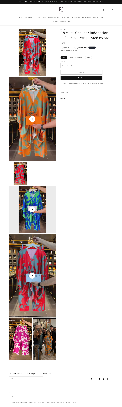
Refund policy (32, 402)
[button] (29, 18)
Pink (65, 58)
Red (72, 58)
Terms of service (51, 402)
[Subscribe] (41, 379)
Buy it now (81, 78)
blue (89, 58)
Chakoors (14, 402)
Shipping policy (60, 402)
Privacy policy (41, 402)
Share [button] (64, 98)
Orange (80, 58)
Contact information (71, 402)
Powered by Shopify (22, 402)
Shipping (63, 50)
